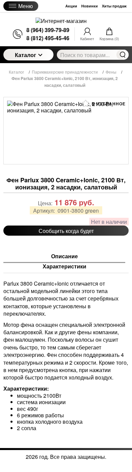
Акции (71, 6)
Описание (64, 256)
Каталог (25, 55)
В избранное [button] (108, 104)
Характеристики (64, 266)
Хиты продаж (114, 6)
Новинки (89, 6)
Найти (122, 55)
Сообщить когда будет (66, 231)
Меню (25, 6)
